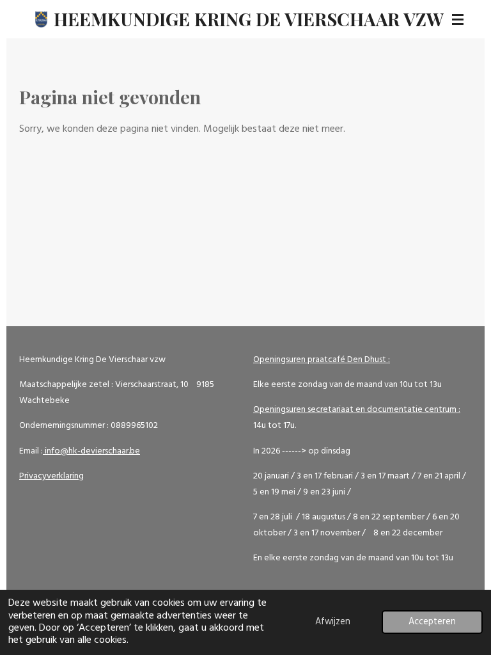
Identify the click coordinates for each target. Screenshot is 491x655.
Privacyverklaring (51, 476)
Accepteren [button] (432, 622)
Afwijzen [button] (332, 622)
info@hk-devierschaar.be (91, 451)
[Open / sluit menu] (458, 19)
